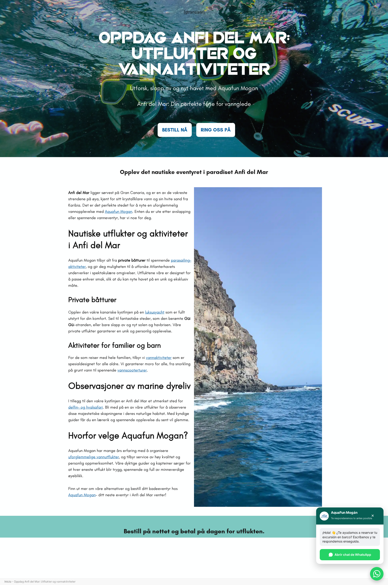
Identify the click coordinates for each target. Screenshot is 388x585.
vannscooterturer (132, 370)
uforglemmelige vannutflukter (93, 456)
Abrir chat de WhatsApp (353, 554)
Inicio (7, 581)
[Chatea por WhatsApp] (377, 574)
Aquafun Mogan (118, 211)
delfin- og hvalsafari (85, 407)
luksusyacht (154, 312)
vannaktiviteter (159, 357)
